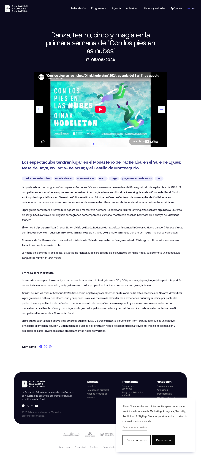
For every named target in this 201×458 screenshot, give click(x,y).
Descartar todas (137, 440)
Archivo (91, 397)
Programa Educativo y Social (133, 394)
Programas (97, 8)
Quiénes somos (165, 386)
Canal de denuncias (113, 447)
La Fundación (78, 8)
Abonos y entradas (154, 8)
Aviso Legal (64, 447)
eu (193, 8)
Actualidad (132, 8)
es (188, 8)
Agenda (116, 8)
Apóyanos (176, 8)
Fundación (164, 382)
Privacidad (80, 447)
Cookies (94, 447)
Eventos (91, 386)
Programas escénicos (127, 387)
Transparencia (164, 393)
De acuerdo (163, 440)
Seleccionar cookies (134, 427)
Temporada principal (98, 390)
